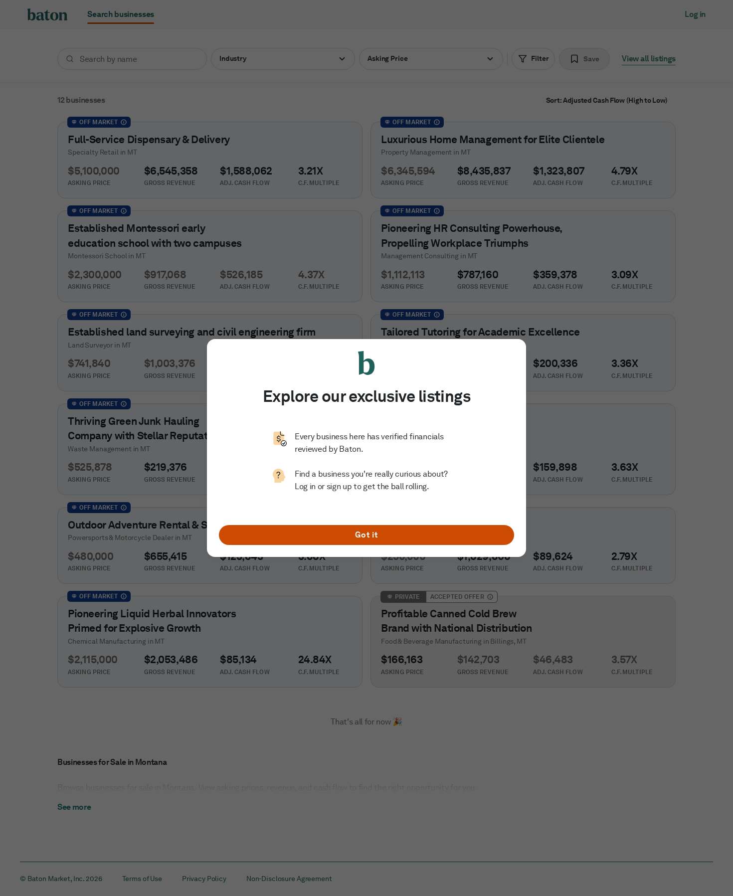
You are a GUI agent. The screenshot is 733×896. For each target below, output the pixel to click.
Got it (366, 534)
